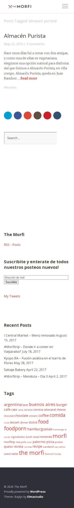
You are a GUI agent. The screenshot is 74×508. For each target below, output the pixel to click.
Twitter (8, 115)
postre (59, 442)
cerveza (28, 409)
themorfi (49, 454)
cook (6, 422)
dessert (14, 422)
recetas (28, 447)
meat (36, 437)
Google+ (28, 115)
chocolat (9, 415)
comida (57, 415)
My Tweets (12, 296)
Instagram (37, 115)
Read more (29, 78)
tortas (58, 454)
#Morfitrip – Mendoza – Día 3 (26, 376)
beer (25, 405)
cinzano (33, 415)
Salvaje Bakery (14, 370)
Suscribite (11, 282)
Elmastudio (35, 497)
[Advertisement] (37, 193)
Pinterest (47, 115)
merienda (46, 437)
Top (66, 496)
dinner (24, 422)
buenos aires (42, 404)
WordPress (38, 491)
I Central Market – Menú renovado (29, 335)
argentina (13, 404)
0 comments (36, 44)
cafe (7, 409)
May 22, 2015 (13, 44)
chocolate (21, 415)
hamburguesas (39, 429)
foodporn (15, 428)
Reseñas (11, 87)
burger (61, 404)
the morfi (31, 453)
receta (18, 446)
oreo (29, 442)
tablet (14, 454)
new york (21, 442)
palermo (39, 441)
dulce (33, 422)
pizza (50, 442)
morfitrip (9, 442)
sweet (7, 453)
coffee (43, 415)
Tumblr (57, 115)
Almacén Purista (25, 35)
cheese (61, 409)
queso (8, 446)
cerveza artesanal (44, 409)
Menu (65, 6)
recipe (37, 446)
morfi (60, 435)
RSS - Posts (12, 245)
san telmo (60, 447)
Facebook (18, 115)
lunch (29, 437)
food (43, 421)
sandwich (48, 446)
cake (14, 409)
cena (20, 409)
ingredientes (18, 436)
